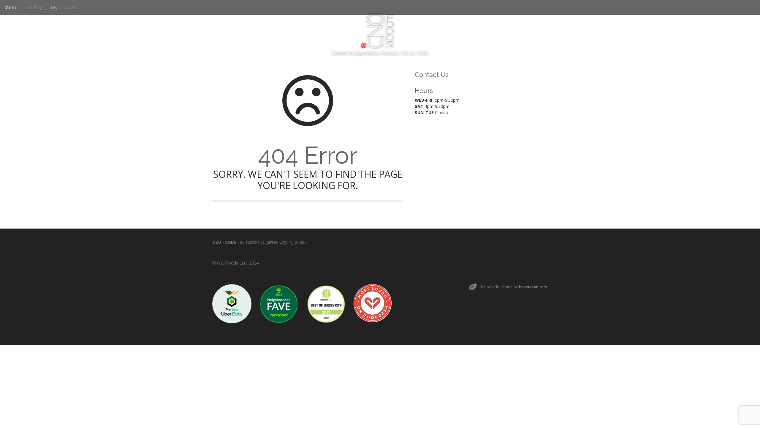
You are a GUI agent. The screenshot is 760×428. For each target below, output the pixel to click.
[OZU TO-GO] (380, 30)
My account (63, 7)
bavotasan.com (533, 286)
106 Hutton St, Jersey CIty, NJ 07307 (272, 242)
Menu (11, 7)
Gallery (34, 7)
